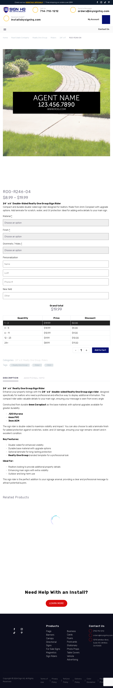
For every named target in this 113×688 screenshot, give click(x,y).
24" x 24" (7, 550)
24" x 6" (63, 38)
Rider (37, 365)
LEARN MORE (56, 603)
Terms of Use (44, 680)
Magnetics (51, 652)
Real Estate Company (20, 38)
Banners (50, 634)
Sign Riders (51, 656)
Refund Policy (66, 680)
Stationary (72, 645)
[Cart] (106, 19)
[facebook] (14, 629)
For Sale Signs (17, 550)
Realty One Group (40, 38)
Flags (48, 631)
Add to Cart (100, 350)
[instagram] (22, 629)
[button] (62, 19)
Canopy (50, 638)
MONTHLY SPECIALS (34, 2)
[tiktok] (14, 633)
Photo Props (73, 649)
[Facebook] (97, 2)
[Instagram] (101, 2)
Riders (53, 38)
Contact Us (103, 29)
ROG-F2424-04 (19, 553)
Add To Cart (18, 564)
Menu (5, 29)
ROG (49, 365)
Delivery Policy (78, 680)
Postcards (72, 642)
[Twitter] (105, 2)
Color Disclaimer (91, 680)
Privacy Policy (55, 680)
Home (5, 38)
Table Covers (73, 652)
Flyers (70, 638)
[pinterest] (22, 633)
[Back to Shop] (106, 191)
